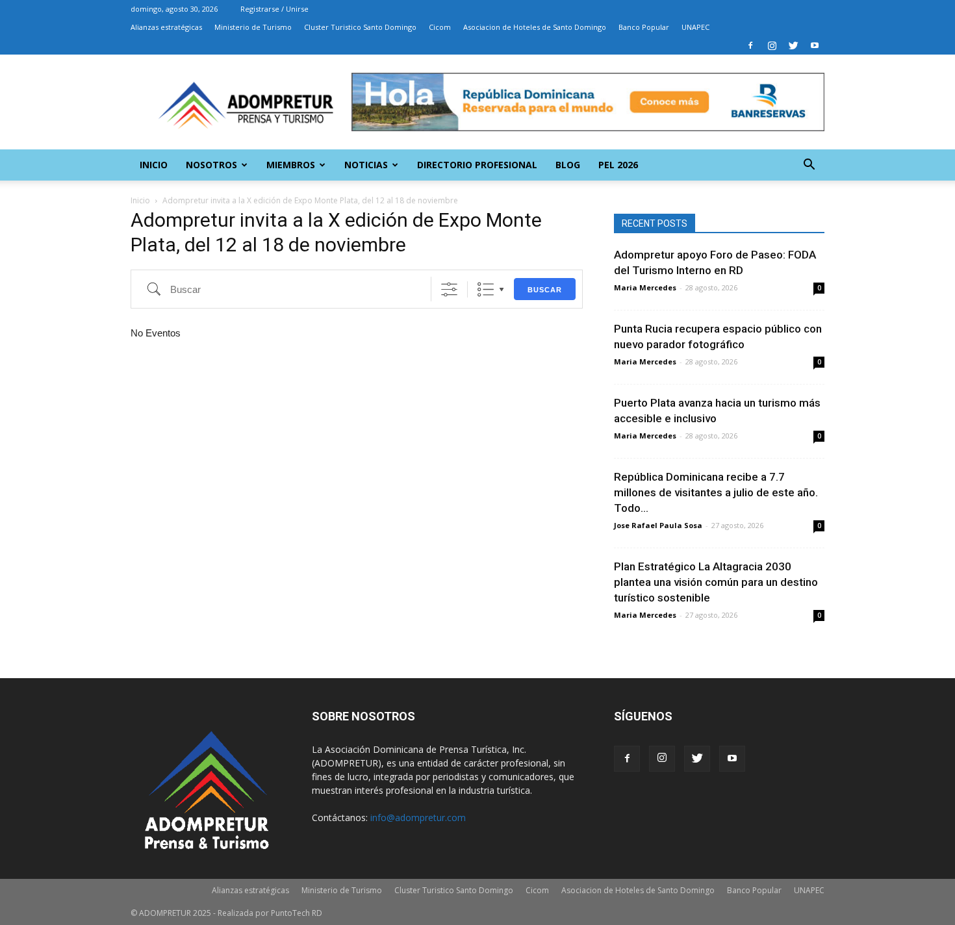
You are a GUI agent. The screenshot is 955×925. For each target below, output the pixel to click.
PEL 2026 (618, 164)
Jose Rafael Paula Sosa (658, 525)
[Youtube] (814, 45)
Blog (567, 164)
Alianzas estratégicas (166, 27)
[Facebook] (750, 45)
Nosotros (211, 164)
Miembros (290, 164)
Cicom (440, 27)
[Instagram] (772, 45)
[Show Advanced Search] (449, 289)
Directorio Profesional (477, 164)
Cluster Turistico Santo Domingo (360, 27)
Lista (486, 289)
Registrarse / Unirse (274, 9)
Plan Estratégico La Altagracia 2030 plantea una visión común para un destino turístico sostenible (716, 582)
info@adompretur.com (418, 817)
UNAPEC (695, 27)
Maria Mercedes (645, 287)
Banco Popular (643, 27)
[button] (808, 166)
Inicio (154, 164)
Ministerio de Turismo (253, 27)
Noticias (366, 164)
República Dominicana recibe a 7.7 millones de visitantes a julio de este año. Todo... (716, 492)
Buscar (545, 290)
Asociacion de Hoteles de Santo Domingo (534, 27)
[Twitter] (793, 45)
